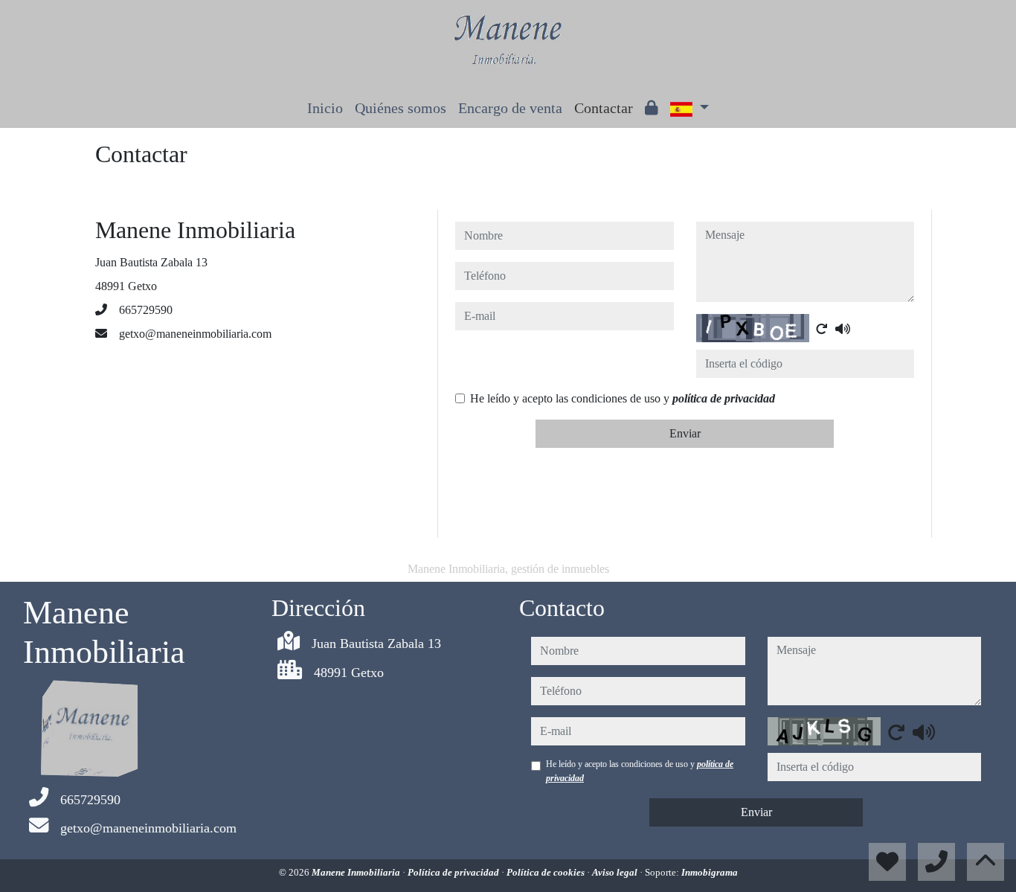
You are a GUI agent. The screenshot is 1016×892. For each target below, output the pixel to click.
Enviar (685, 433)
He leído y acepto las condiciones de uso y (622, 398)
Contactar (603, 108)
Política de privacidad (454, 872)
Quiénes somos (400, 108)
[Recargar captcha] (822, 329)
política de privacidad (723, 398)
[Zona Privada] (651, 108)
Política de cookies (547, 872)
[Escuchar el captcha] (843, 329)
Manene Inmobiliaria (357, 872)
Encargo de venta (510, 108)
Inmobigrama (709, 872)
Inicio (325, 108)
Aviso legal (616, 872)
